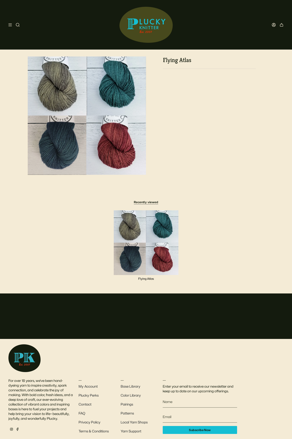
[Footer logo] (24, 358)
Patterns (127, 413)
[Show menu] (10, 25)
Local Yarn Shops (134, 422)
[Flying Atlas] (146, 242)
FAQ (82, 413)
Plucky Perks (89, 395)
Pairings (127, 404)
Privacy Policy (90, 422)
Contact (85, 404)
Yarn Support (131, 431)
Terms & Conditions (94, 431)
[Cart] (281, 25)
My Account (88, 386)
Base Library (130, 386)
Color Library (131, 395)
